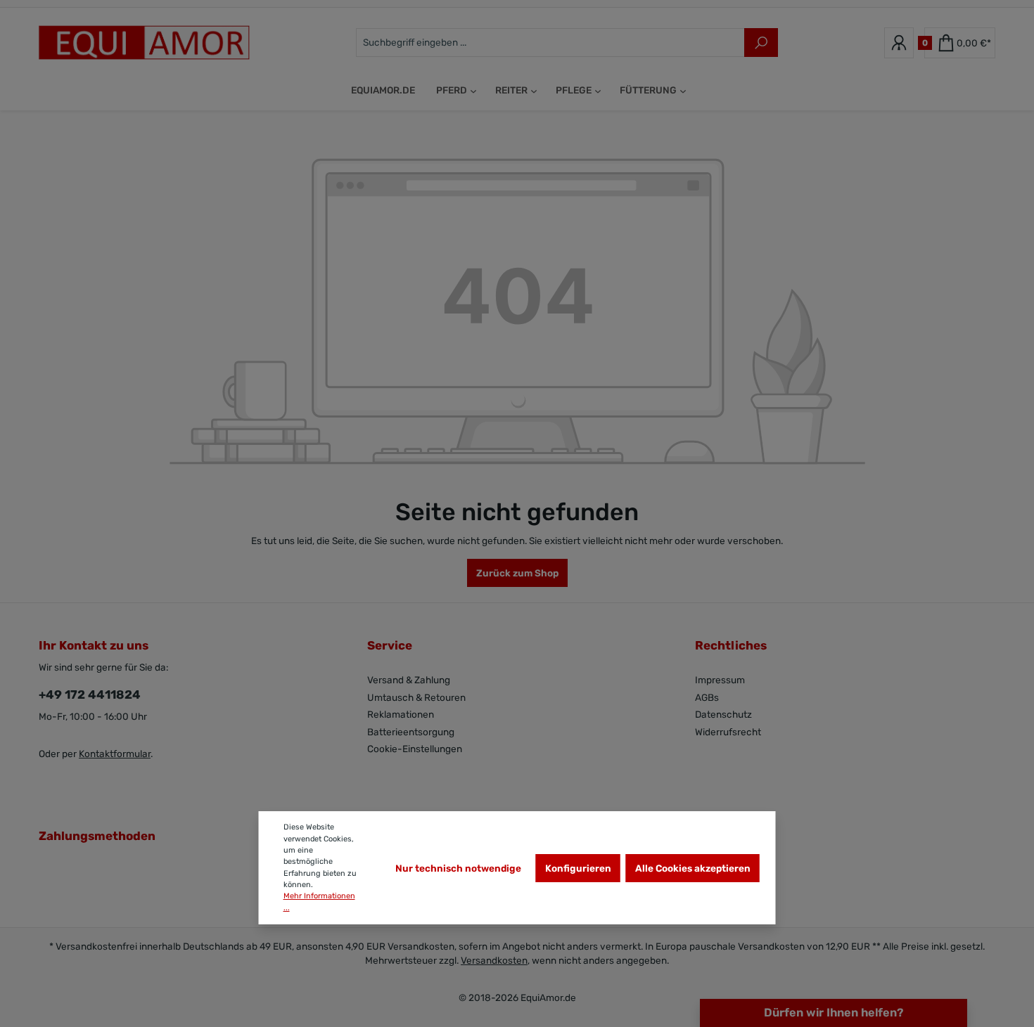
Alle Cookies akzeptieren (693, 868)
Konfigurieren (578, 868)
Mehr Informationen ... (319, 901)
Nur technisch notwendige (458, 868)
